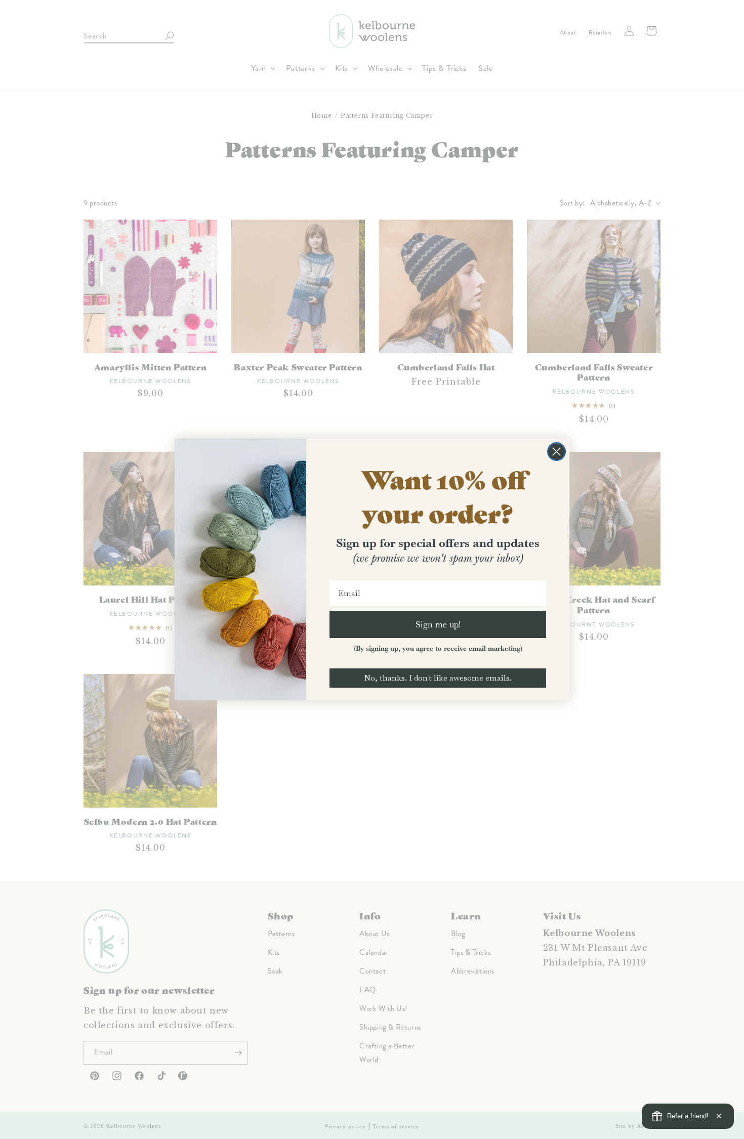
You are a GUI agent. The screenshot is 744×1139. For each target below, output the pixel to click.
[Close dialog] (556, 451)
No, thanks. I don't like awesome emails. (438, 677)
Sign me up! (438, 624)
